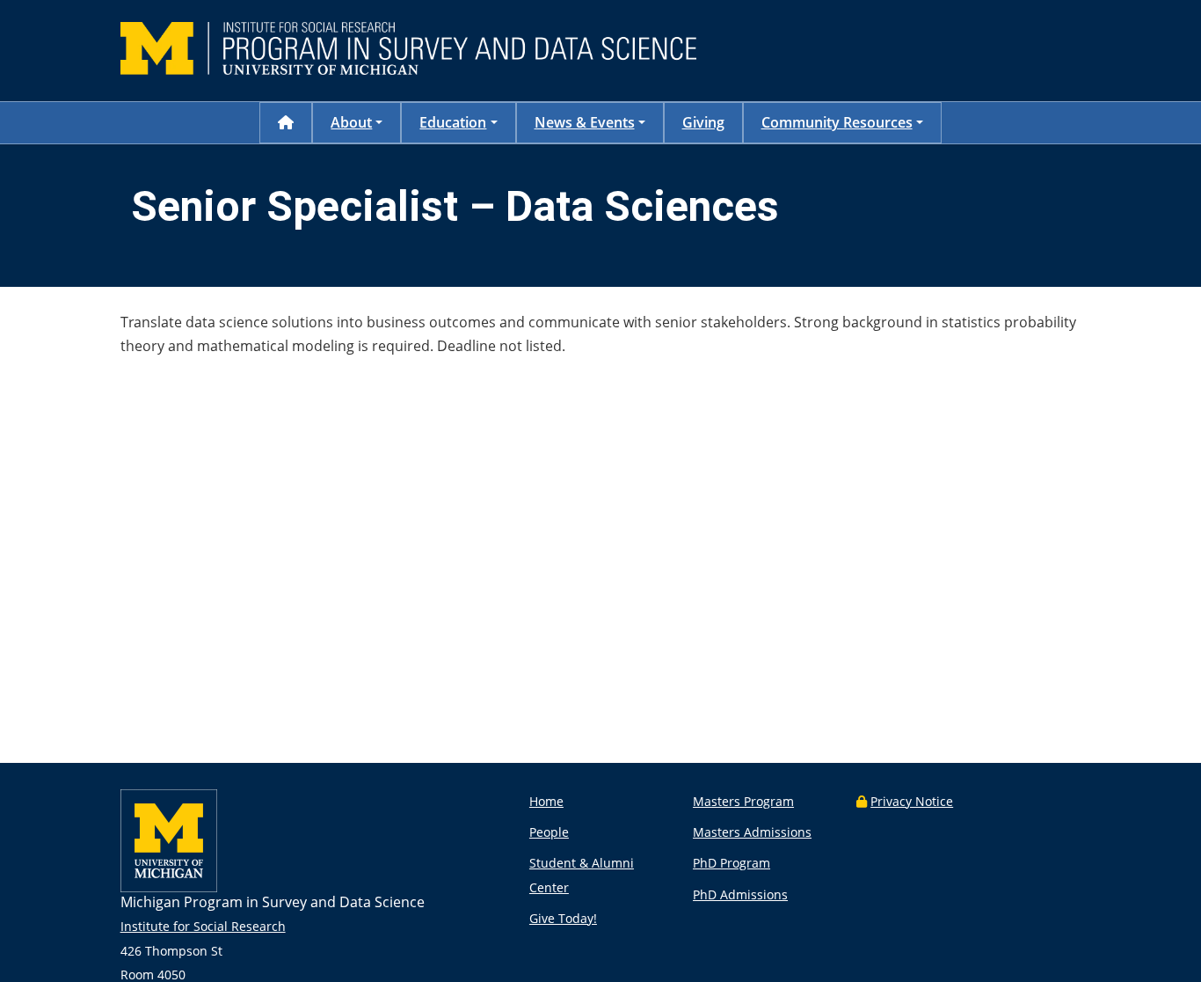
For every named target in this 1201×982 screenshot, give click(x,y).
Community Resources (837, 122)
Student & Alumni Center (581, 874)
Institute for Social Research (203, 926)
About (351, 122)
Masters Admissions (752, 832)
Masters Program (743, 801)
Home (546, 801)
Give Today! (563, 918)
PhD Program (731, 862)
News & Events (585, 122)
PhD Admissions (740, 894)
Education (452, 122)
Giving (703, 122)
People (549, 832)
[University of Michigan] (168, 887)
